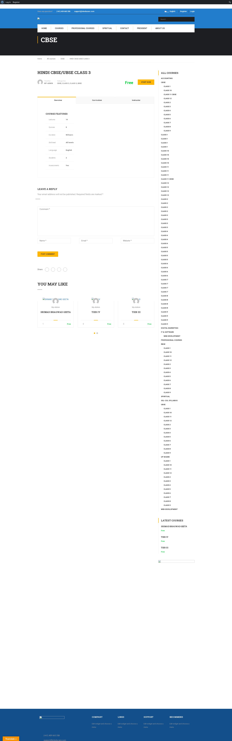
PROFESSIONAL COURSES (83, 28)
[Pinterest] (65, 270)
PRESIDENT (142, 28)
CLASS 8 (167, 127)
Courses (59, 28)
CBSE (59, 83)
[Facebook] (47, 270)
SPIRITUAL (107, 28)
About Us (160, 28)
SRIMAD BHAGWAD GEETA (56, 312)
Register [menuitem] (16, 2)
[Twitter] (59, 270)
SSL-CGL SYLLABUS (169, 400)
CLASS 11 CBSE (170, 94)
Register (183, 11)
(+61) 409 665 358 (63, 11)
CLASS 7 (167, 123)
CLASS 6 (167, 119)
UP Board (165, 457)
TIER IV (96, 312)
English (172, 11)
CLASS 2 (167, 102)
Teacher (47, 81)
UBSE (79, 83)
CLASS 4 (167, 111)
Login (192, 11)
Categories (61, 81)
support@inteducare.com (84, 11)
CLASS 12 (167, 98)
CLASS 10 (167, 90)
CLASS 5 (167, 115)
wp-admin (55, 307)
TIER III (136, 312)
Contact (124, 28)
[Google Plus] (53, 270)
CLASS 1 (167, 86)
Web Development (172, 336)
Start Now (146, 82)
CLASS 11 (165, 167)
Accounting (167, 78)
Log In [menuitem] (8, 2)
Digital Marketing (169, 328)
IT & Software (167, 332)
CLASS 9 (167, 131)
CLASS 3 (65, 83)
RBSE (163, 344)
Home (44, 28)
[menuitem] (2, 2)
